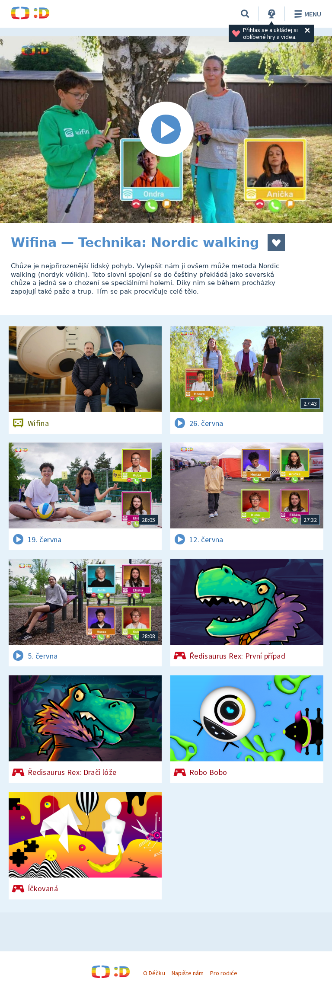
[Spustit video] (166, 129)
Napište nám (188, 973)
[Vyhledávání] (245, 14)
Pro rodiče (223, 973)
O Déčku (154, 973)
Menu (312, 14)
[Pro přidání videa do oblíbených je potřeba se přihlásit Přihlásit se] (276, 242)
